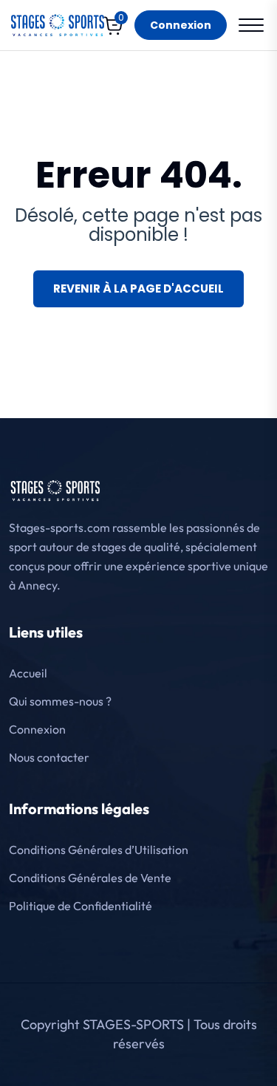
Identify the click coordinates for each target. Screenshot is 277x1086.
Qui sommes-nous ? (60, 701)
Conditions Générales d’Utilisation (98, 849)
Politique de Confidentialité (80, 905)
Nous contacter (49, 757)
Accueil (28, 673)
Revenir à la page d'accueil (138, 288)
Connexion (180, 25)
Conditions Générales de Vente (90, 877)
